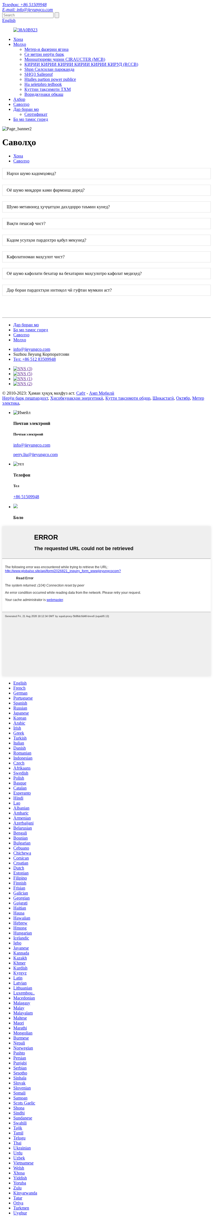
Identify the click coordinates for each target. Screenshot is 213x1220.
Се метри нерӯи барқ (44, 54)
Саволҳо (21, 104)
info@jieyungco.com (31, 349)
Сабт (80, 393)
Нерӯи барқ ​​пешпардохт (25, 398)
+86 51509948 (26, 496)
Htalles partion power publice (50, 79)
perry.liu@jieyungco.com (35, 454)
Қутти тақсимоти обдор (127, 398)
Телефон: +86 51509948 (24, 4)
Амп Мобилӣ (101, 393)
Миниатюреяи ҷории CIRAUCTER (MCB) (64, 59)
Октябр (183, 398)
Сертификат (35, 114)
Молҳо (19, 44)
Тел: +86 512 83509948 (34, 359)
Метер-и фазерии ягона (46, 49)
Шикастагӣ (163, 398)
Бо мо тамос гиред (30, 119)
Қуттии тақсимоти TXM (47, 89)
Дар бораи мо (26, 109)
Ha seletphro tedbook (43, 84)
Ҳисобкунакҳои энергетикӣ (76, 398)
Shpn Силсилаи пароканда (49, 69)
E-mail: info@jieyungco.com (27, 9)
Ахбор (19, 99)
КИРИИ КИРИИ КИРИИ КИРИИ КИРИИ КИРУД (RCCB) (81, 64)
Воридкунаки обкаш (43, 94)
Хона (18, 39)
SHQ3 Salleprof (38, 74)
